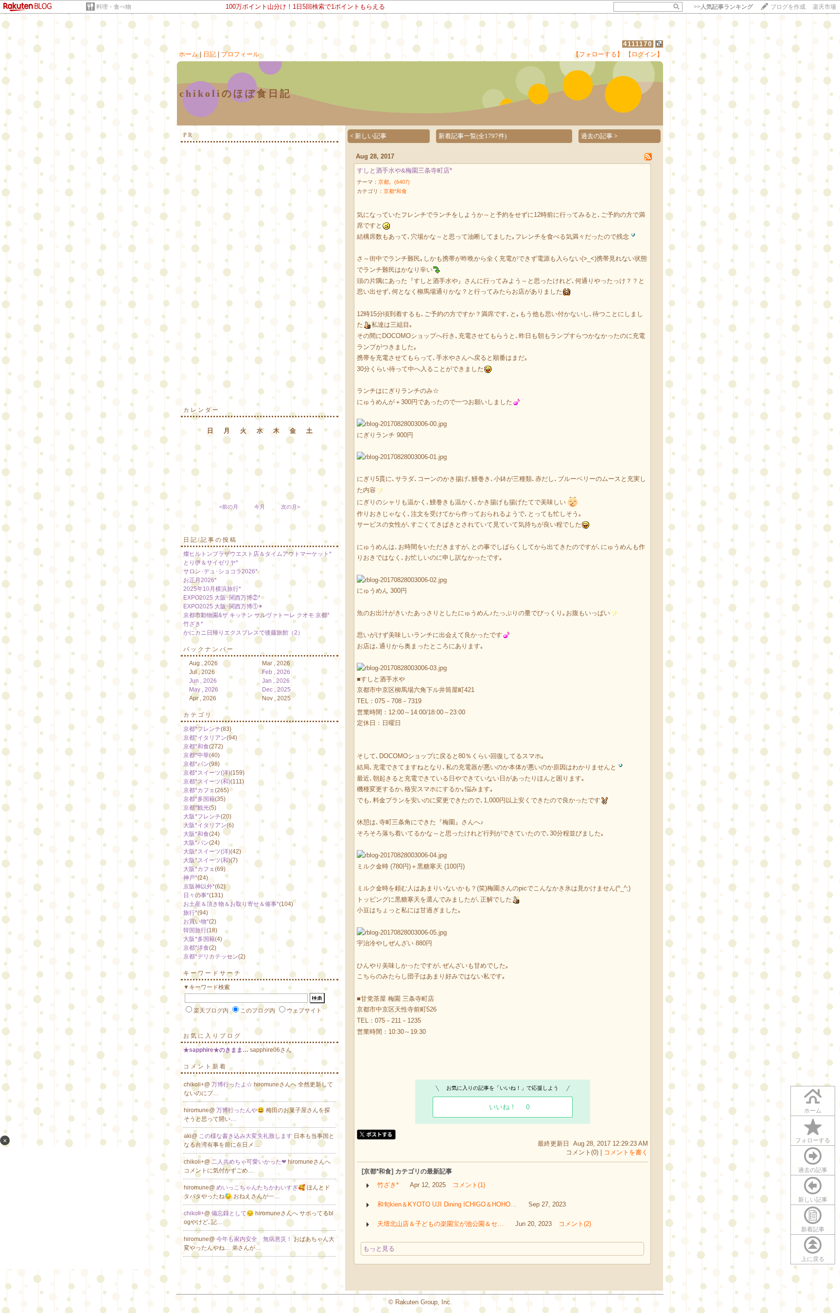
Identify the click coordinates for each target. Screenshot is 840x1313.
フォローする (812, 1140)
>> (723, 6)
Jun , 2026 (203, 680)
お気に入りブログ (212, 1035)
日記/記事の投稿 (210, 539)
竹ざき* (193, 624)
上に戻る (812, 1259)
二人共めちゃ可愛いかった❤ (249, 1161)
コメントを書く (626, 1152)
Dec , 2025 (276, 689)
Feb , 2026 (276, 672)
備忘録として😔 (233, 1213)
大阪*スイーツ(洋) (206, 851)
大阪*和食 (196, 834)
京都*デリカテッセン (210, 956)
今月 (259, 507)
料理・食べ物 (113, 6)
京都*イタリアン (205, 737)
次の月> (290, 507)
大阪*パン (196, 842)
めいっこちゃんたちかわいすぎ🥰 (261, 1187)
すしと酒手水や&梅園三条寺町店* (404, 170)
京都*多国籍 (199, 799)
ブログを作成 (787, 6)
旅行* (190, 912)
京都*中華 (196, 755)
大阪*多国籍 (199, 939)
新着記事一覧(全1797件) (472, 136)
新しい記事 (812, 1199)
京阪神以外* (199, 886)
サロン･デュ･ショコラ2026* (220, 571)
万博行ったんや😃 (241, 1110)
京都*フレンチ (202, 729)
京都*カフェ (199, 790)
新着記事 (812, 1229)
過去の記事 (812, 1170)
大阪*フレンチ (202, 816)
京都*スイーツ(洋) (206, 772)
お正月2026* (200, 580)
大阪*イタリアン (205, 825)
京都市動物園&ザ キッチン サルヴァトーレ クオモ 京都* (256, 615)
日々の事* (196, 895)
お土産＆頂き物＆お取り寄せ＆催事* (231, 904)
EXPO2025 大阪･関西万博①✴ (223, 606)
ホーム (188, 54)
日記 (209, 54)
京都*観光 (196, 807)
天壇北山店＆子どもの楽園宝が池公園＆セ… (440, 1223)
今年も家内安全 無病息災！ (255, 1239)
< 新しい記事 (368, 136)
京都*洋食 (196, 947)
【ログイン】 (644, 54)
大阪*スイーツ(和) (206, 860)
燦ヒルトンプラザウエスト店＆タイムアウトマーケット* (257, 553)
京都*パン (196, 764)
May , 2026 (203, 689)
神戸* (190, 877)
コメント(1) (469, 1185)
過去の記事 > (599, 136)
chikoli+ (194, 1213)
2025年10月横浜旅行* (212, 589)
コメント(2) (575, 1223)
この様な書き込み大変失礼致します (246, 1136)
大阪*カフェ (199, 869)
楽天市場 (824, 6)
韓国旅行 (195, 930)
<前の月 (228, 507)
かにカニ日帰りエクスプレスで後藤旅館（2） (243, 632)
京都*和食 (196, 746)
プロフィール (240, 54)
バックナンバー (208, 649)
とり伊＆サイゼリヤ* (210, 562)
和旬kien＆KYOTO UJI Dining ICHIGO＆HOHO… (447, 1204)
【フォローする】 (598, 54)
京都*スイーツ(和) (206, 781)
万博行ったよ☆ (232, 1084)
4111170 (637, 44)
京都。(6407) (394, 182)
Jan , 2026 (276, 680)
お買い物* (196, 921)
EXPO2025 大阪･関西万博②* (222, 597)
